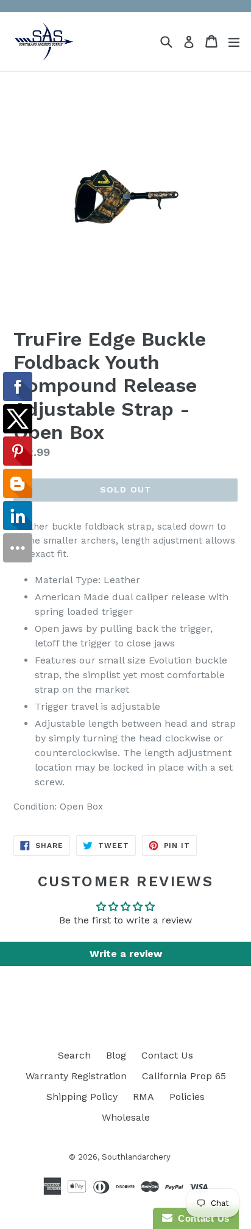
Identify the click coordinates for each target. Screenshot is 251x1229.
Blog (116, 1055)
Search (74, 1055)
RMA (143, 1096)
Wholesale (126, 1117)
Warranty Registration (76, 1076)
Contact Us (167, 1055)
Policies (187, 1096)
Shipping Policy (82, 1096)
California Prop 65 (184, 1076)
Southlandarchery (136, 1156)
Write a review (126, 953)
